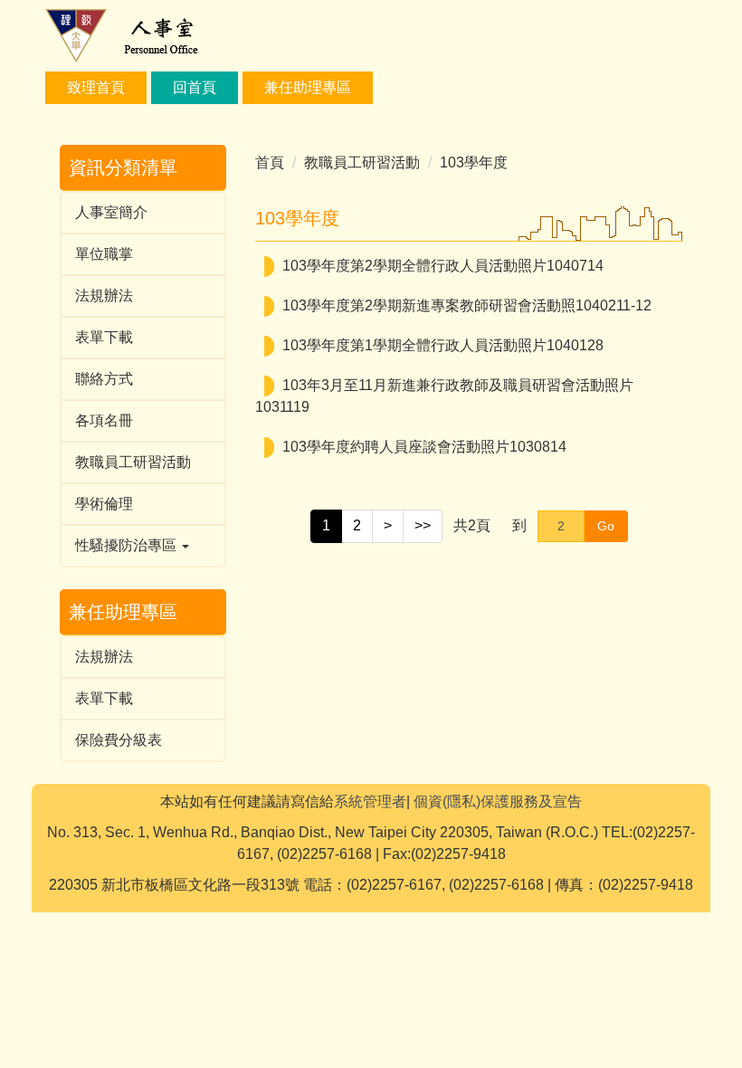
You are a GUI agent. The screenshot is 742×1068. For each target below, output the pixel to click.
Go (605, 526)
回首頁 (194, 87)
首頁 (269, 162)
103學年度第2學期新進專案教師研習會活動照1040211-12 (467, 305)
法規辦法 (104, 295)
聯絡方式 (104, 378)
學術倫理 (104, 503)
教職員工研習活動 (133, 462)
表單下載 (104, 337)
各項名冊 (104, 420)
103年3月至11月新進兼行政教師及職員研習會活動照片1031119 (444, 396)
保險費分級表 (118, 740)
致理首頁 (96, 87)
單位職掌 (104, 254)
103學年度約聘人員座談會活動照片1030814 (424, 446)
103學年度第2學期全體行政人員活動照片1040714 (443, 265)
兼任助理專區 (307, 87)
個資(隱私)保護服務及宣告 (498, 801)
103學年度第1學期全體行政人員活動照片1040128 (443, 345)
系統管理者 (370, 801)
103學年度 (474, 162)
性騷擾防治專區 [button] (127, 545)
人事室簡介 (111, 212)
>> (422, 525)
